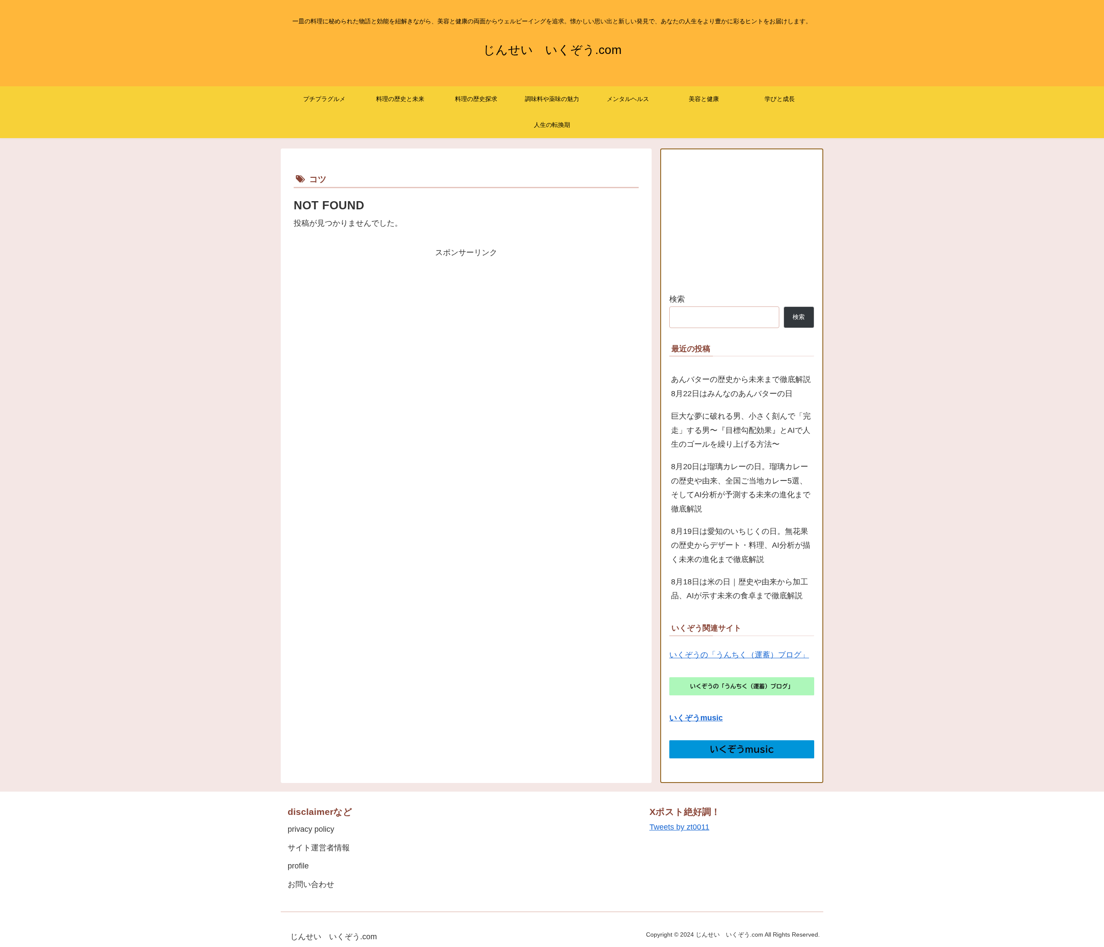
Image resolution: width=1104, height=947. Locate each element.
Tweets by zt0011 (679, 827)
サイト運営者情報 (319, 847)
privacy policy (311, 829)
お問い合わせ (311, 884)
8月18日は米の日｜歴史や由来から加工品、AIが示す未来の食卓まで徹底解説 (739, 589)
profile (298, 866)
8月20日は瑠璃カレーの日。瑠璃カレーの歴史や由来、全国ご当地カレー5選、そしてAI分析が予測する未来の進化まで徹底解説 (740, 487)
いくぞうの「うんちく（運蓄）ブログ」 (739, 654)
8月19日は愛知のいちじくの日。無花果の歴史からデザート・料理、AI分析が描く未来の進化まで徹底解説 (740, 545)
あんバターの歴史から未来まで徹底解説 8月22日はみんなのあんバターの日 (742, 386)
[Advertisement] (466, 319)
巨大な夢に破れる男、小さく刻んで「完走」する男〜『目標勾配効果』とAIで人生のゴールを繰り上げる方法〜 (741, 430)
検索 (677, 299)
